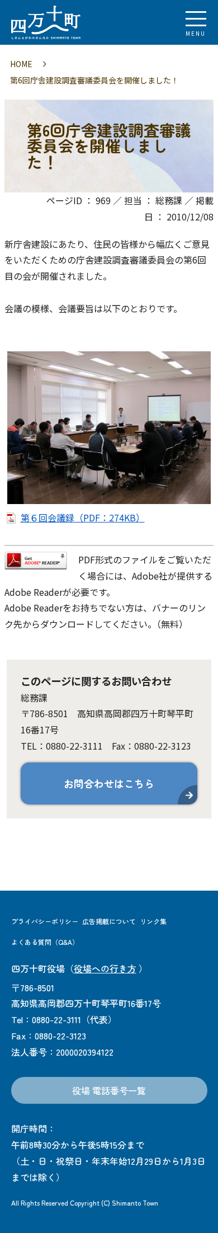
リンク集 (153, 921)
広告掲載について (109, 921)
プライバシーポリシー (44, 921)
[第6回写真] (109, 496)
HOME (21, 63)
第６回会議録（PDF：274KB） (83, 517)
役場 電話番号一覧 (109, 1090)
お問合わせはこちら (109, 783)
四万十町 (70, 22)
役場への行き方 (105, 968)
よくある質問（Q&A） (45, 942)
